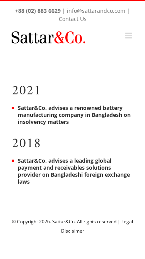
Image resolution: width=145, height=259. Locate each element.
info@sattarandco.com (96, 10)
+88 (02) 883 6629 (38, 10)
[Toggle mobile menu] (129, 35)
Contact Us (73, 19)
